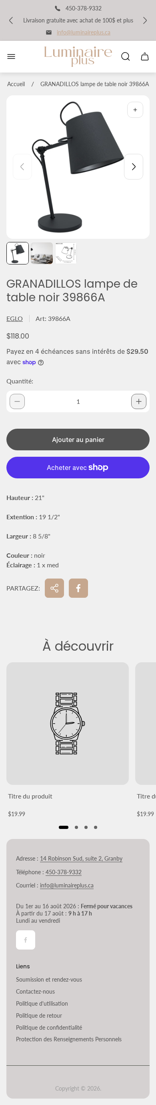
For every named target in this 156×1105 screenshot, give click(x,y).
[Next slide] (133, 166)
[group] (17, 253)
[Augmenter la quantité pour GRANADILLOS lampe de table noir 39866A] (138, 401)
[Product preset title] (67, 723)
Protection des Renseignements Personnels (69, 1039)
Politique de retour (39, 1015)
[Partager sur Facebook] (78, 588)
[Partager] (54, 588)
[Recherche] (125, 56)
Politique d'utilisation (42, 1003)
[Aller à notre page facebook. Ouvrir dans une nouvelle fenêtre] (25, 940)
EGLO (14, 318)
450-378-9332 (64, 872)
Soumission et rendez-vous (49, 979)
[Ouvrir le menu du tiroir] (11, 56)
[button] (63, 827)
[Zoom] (135, 110)
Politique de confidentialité (49, 1027)
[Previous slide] (22, 166)
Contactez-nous (35, 991)
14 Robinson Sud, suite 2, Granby (81, 858)
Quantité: (19, 381)
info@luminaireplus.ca (83, 32)
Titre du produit (30, 796)
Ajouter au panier (78, 440)
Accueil (16, 84)
